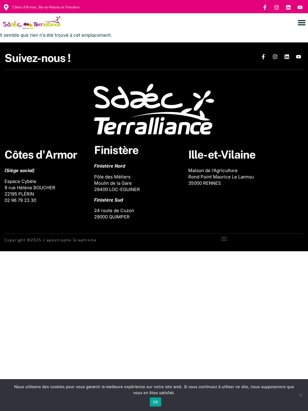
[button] (301, 22)
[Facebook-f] (265, 7)
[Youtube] (300, 7)
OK (156, 402)
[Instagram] (276, 7)
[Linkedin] (288, 7)
